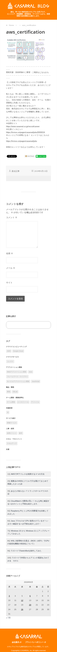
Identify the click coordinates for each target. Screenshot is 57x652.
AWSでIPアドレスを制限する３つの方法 (27, 474)
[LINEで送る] (41, 156)
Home (11, 25)
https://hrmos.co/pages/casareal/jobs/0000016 (25, 132)
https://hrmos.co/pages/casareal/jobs (21, 141)
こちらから (44, 72)
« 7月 (8, 618)
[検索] (46, 325)
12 (22, 600)
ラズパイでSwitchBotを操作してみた (26, 551)
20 (30, 605)
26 (22, 609)
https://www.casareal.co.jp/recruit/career (23, 126)
